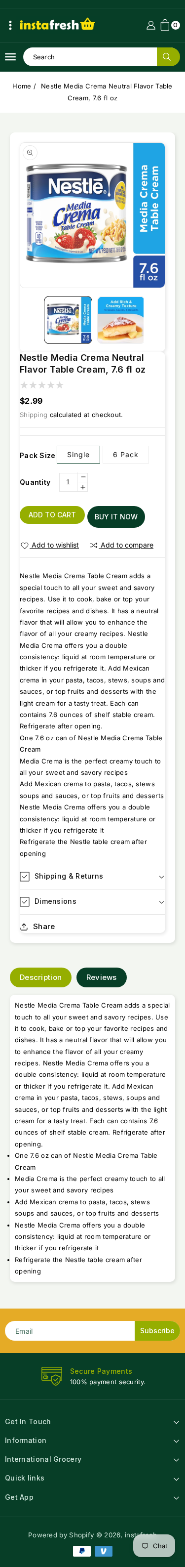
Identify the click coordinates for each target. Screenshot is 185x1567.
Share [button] (44, 926)
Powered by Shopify (61, 1535)
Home (21, 86)
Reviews (101, 977)
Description (41, 977)
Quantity (35, 482)
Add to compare (127, 545)
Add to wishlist (55, 545)
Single (78, 454)
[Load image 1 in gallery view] (67, 319)
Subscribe (157, 1330)
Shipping (33, 415)
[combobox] (101, 57)
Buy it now (116, 516)
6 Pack (126, 454)
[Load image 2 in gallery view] (121, 319)
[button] (10, 25)
